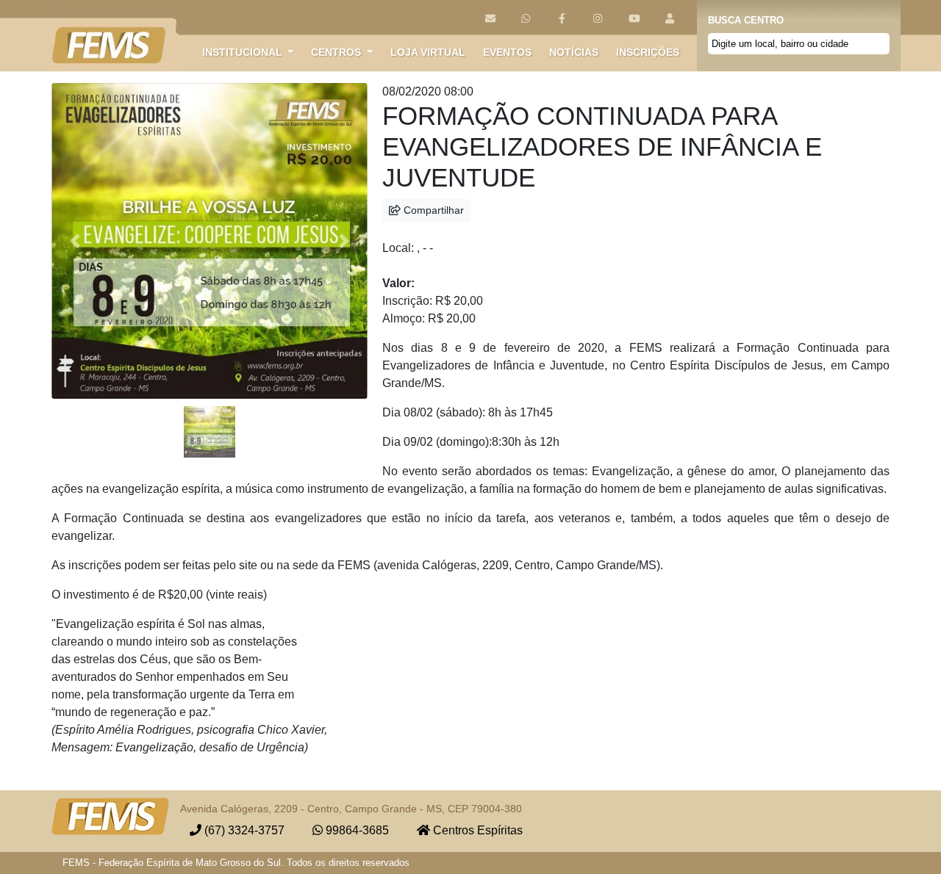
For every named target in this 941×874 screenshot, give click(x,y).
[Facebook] (562, 18)
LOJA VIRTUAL (427, 52)
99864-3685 (356, 830)
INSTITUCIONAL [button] (243, 52)
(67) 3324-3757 (243, 830)
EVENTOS (507, 52)
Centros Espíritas (476, 830)
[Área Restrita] (670, 18)
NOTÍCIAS (573, 52)
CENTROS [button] (337, 52)
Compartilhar (432, 210)
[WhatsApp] (526, 18)
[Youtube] (634, 18)
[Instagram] (598, 18)
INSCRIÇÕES (647, 52)
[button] (75, 241)
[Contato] (490, 18)
